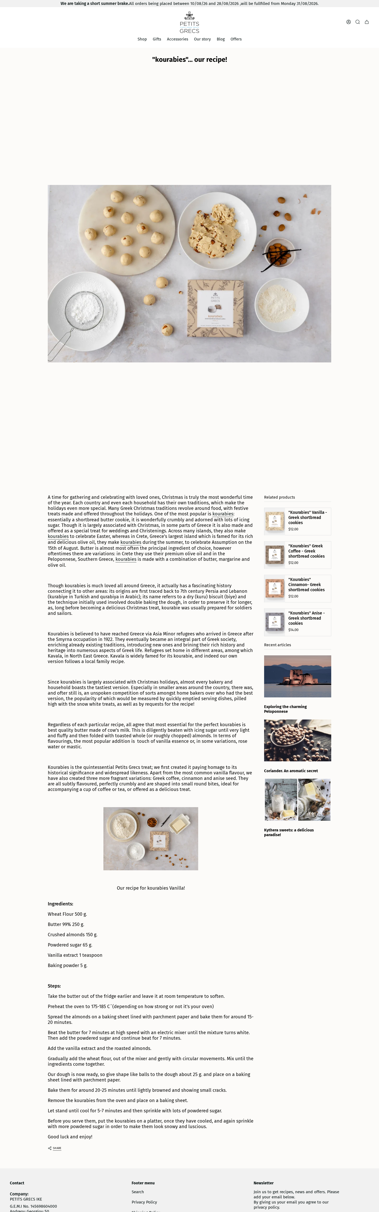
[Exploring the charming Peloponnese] (297, 676)
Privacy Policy (144, 1202)
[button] (142, 39)
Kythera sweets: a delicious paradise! (289, 832)
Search (138, 1191)
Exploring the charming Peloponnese (285, 709)
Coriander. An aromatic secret (291, 770)
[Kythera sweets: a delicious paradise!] (297, 800)
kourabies (222, 514)
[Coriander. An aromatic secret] (297, 741)
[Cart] (366, 22)
